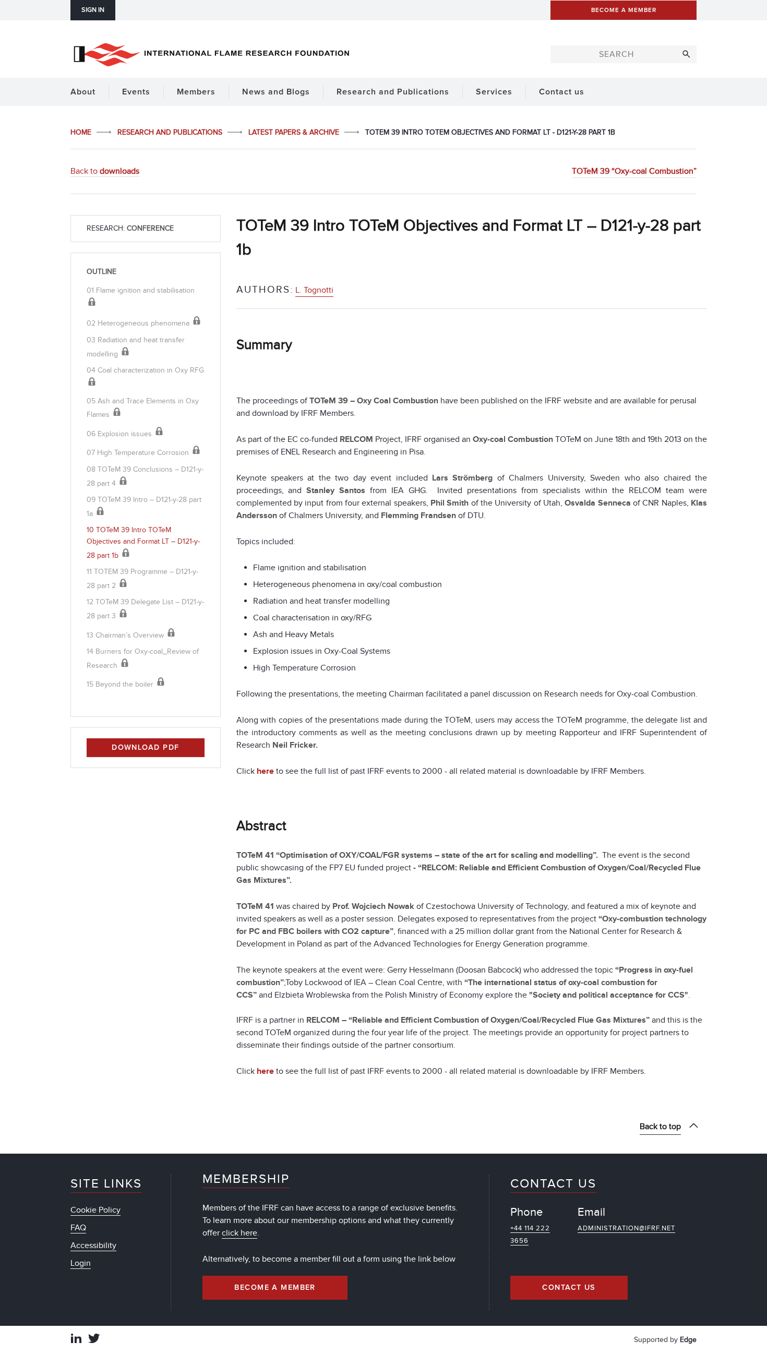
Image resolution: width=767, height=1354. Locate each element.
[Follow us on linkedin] (76, 1340)
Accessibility (93, 1245)
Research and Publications (170, 132)
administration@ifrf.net (626, 1228)
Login (80, 1263)
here (265, 771)
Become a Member (275, 1287)
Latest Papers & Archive (294, 132)
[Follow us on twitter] (94, 1340)
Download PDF (145, 747)
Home (81, 132)
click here (239, 1233)
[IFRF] (211, 52)
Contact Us (568, 1287)
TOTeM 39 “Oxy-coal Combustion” (634, 171)
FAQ (78, 1228)
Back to (104, 171)
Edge (688, 1339)
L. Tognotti (314, 290)
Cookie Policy (95, 1210)
